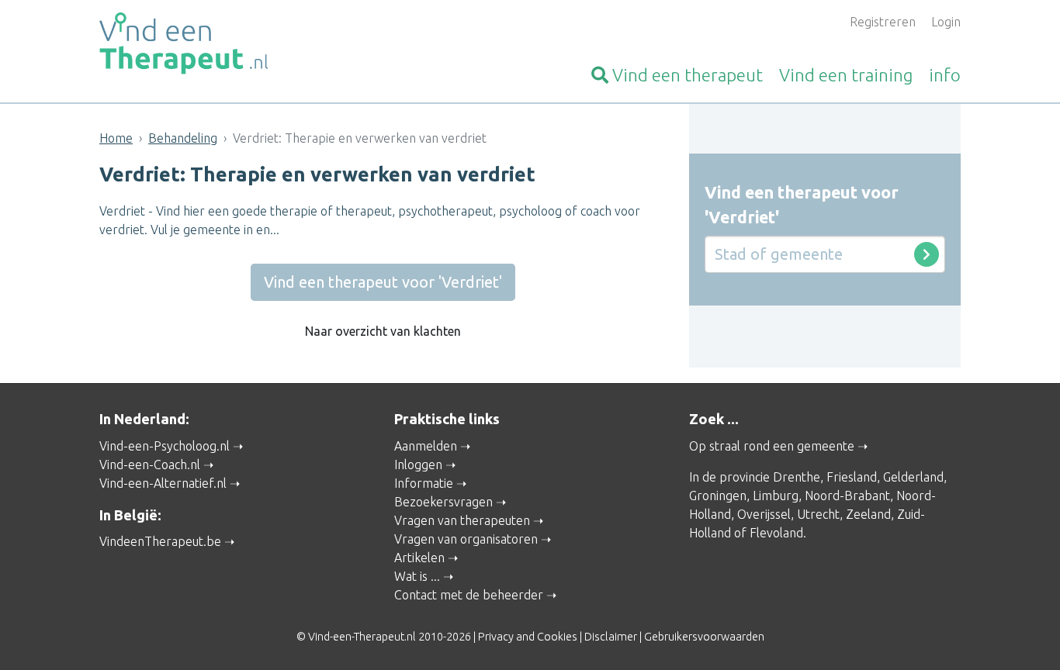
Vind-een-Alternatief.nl (163, 483)
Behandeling (182, 138)
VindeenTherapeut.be (160, 541)
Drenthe (796, 477)
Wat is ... (417, 576)
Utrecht (818, 514)
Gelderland (913, 477)
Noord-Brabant (847, 495)
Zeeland (868, 514)
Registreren (883, 22)
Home (116, 138)
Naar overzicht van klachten (383, 331)
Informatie (423, 483)
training (846, 75)
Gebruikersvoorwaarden (704, 636)
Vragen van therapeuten (462, 520)
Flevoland (776, 533)
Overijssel (764, 514)
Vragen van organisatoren (466, 539)
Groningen (718, 495)
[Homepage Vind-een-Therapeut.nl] (235, 43)
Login (946, 22)
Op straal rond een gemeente (771, 446)
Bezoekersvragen (443, 502)
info (945, 75)
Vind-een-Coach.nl (149, 464)
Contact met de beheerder (468, 595)
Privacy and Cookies (527, 636)
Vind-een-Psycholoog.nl (164, 446)
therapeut (687, 75)
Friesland (851, 477)
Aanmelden (425, 446)
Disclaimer (610, 636)
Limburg (775, 495)
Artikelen (419, 558)
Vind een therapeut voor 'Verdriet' (383, 282)
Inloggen (418, 464)
